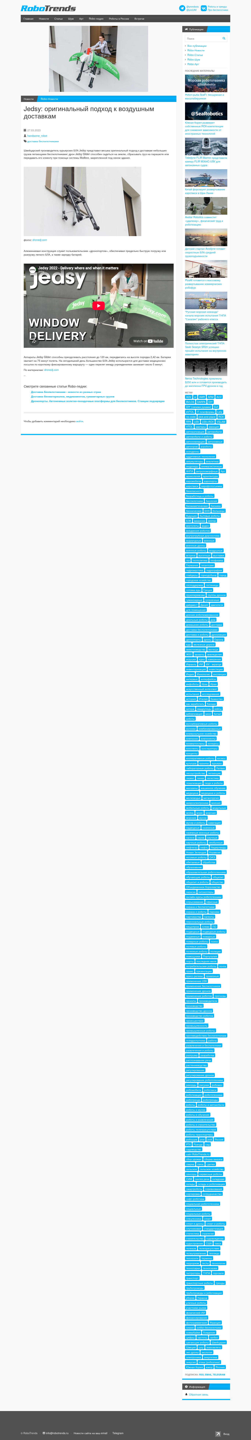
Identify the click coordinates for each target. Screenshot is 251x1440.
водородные (193, 540)
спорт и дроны (195, 1223)
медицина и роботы (213, 793)
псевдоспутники (195, 1040)
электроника (193, 1357)
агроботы (206, 446)
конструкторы (209, 748)
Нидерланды (218, 847)
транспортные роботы (199, 1283)
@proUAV (192, 10)
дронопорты (193, 639)
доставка (216, 624)
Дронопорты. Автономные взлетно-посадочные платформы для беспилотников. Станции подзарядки (98, 401)
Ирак (204, 684)
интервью (192, 679)
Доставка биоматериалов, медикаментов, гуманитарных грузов (72, 396)
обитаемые (193, 862)
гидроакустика (194, 570)
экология (207, 1352)
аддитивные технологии (200, 456)
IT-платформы (205, 412)
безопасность (194, 491)
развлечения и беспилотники (203, 1045)
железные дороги (203, 644)
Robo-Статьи (195, 55)
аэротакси (192, 486)
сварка (190, 1164)
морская (211, 813)
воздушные (216, 550)
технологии (218, 1263)
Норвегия (214, 852)
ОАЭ (212, 857)
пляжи (205, 926)
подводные (193, 931)
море (199, 813)
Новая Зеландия (196, 852)
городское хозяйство (198, 580)
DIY (210, 402)
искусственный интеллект (201, 689)
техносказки (210, 1268)
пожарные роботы (197, 941)
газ (188, 560)
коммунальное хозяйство (201, 733)
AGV (188, 397)
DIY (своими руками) (198, 407)
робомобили (193, 1090)
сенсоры (191, 1174)
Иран (213, 684)
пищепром (192, 926)
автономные (215, 441)
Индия (190, 674)
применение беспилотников (203, 986)
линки (200, 778)
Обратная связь (198, 1394)
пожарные (209, 936)
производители (208, 1001)
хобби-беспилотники (209, 1327)
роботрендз (193, 1100)
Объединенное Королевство (203, 887)
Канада (211, 704)
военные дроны (195, 545)
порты (189, 961)
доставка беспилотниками (43, 141)
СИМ (189, 1179)
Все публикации (197, 45)
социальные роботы (198, 1213)
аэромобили (193, 481)
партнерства (193, 916)
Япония (220, 1367)
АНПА (189, 471)
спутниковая (193, 1228)
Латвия (220, 768)
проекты (191, 1001)
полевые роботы (196, 946)
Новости (44, 18)
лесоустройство (195, 773)
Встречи (139, 18)
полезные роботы (196, 951)
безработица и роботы (199, 496)
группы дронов (216, 595)
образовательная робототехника (206, 872)
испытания (192, 694)
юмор (209, 1367)
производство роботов (199, 1015)
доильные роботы (197, 619)
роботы (190, 1105)
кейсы (218, 709)
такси (218, 1243)
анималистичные (211, 466)
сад (207, 1144)
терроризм (192, 1263)
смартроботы (194, 1189)
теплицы (214, 1253)
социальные (193, 1208)
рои (202, 1139)
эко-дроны (192, 1352)
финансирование (196, 1317)
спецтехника (193, 1218)
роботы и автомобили (211, 1105)
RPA (188, 421)
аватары (201, 426)
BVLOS (190, 402)
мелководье (193, 798)
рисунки (204, 1085)
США (209, 1243)
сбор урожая (193, 1159)
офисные (212, 902)
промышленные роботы (200, 1030)
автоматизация (195, 431)
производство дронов (199, 1010)
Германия (192, 565)
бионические (194, 511)
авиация (214, 426)
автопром (192, 446)
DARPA (201, 402)
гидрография (214, 570)
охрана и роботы (196, 911)
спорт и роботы (216, 1223)
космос (221, 758)
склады (190, 1184)
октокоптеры (206, 892)
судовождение (215, 1238)
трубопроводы (194, 1288)
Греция (207, 590)
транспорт (192, 1278)
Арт (81, 18)
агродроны (192, 451)
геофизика (216, 560)
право (189, 971)
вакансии (199, 520)
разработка (207, 1055)
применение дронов (198, 991)
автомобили (214, 431)
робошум (191, 1139)
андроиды (192, 466)
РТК (188, 1144)
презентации (204, 971)
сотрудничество (212, 1194)
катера (190, 709)
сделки (211, 1164)
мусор (203, 817)
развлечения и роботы (199, 1050)
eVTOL (190, 412)
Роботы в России (119, 18)
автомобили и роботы (199, 436)
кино (208, 714)
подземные (193, 936)
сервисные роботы (210, 1174)
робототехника (213, 1095)
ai (195, 397)
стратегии (208, 1233)
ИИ (201, 664)
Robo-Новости (49, 99)
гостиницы (212, 585)
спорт (207, 1218)
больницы (219, 511)
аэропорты (210, 481)
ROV (221, 417)
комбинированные (210, 728)
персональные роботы (199, 921)
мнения (215, 803)
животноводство (195, 649)
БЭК (188, 520)
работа (212, 1040)
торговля (218, 1273)
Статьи (58, 18)
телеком (191, 1248)
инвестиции (216, 669)
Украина (202, 1298)
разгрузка (192, 1055)
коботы (190, 718)
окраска (191, 892)
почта (222, 966)
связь (200, 1164)
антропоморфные (207, 471)
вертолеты (192, 525)
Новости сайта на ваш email (90, 1433)
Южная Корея (194, 1367)
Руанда (198, 1144)
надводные (193, 827)
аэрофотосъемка (211, 486)
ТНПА (206, 1273)
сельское (191, 1169)
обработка (209, 862)
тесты (205, 1263)
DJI (216, 407)
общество (217, 882)
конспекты (192, 748)
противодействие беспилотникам (206, 1035)
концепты (192, 753)
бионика (216, 506)
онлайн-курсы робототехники (203, 897)
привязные (212, 976)
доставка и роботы (197, 634)
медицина (192, 793)
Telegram (219, 1374)
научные (212, 837)
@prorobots (193, 6)
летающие (214, 773)
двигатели (217, 605)
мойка (189, 813)
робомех (217, 1085)
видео (205, 525)
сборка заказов (213, 1159)
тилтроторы (193, 1273)
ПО (214, 926)
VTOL (189, 426)
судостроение (194, 1243)
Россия (219, 1139)
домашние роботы (197, 624)
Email (208, 1374)
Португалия (210, 956)
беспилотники (194, 501)
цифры (190, 1337)
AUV (219, 397)
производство (194, 1006)
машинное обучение (213, 788)
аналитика (212, 461)
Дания (204, 605)
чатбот (214, 1337)
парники (214, 911)
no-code (191, 417)
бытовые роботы (210, 516)
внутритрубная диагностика (202, 535)
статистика (192, 1233)
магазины (192, 788)
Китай (217, 714)
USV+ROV (208, 421)
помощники (193, 956)
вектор (212, 520)
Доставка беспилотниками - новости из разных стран (66, 392)
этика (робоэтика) (209, 1362)
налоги (190, 837)
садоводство (193, 1149)
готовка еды (193, 590)
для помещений (196, 610)
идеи (202, 659)
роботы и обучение (197, 1114)
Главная (28, 18)
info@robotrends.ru (57, 1433)
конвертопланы (195, 743)
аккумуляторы (194, 461)
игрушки (191, 659)
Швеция (191, 1347)
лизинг (190, 778)
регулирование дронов (200, 1075)
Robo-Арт (193, 64)
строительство (194, 1238)
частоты (202, 1337)
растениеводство (196, 1065)
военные (209, 540)
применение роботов (199, 996)
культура (191, 763)
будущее (191, 516)
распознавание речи (198, 1060)
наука (200, 837)
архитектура (210, 476)
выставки (218, 555)
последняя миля (206, 961)
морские (191, 817)
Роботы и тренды (217, 6)
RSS (201, 1374)
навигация (214, 822)
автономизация (195, 441)
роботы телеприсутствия (201, 1129)
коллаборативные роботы (201, 723)
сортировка (193, 1194)
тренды (220, 1283)
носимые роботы (196, 857)
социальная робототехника (202, 1204)
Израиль (191, 664)
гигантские (207, 565)
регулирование (195, 1070)
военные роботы (196, 550)
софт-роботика (195, 1199)
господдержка (194, 585)
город (222, 575)
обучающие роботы (198, 877)
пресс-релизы (194, 976)
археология (193, 476)
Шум (71, 18)
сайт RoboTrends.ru (197, 1154)
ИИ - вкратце (213, 664)
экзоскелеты (213, 1347)
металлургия (211, 798)
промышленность (196, 1025)
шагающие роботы (197, 1342)
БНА (207, 511)
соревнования (213, 1189)
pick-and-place (207, 417)
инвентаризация (196, 669)
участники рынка (196, 1307)
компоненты (208, 738)
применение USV (196, 981)
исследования (210, 694)
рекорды (191, 1085)
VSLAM (221, 421)
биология (211, 501)
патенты (209, 916)
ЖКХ (189, 654)
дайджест (192, 605)
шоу (201, 1347)
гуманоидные (194, 600)
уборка (190, 1298)
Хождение (209, 1332)
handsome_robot (37, 135)
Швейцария (219, 1342)
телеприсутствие (209, 1248)
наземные (208, 827)
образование (194, 867)
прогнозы (220, 996)
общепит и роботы (197, 882)
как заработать (195, 704)
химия (190, 1327)
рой (209, 1139)
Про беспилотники (218, 10)
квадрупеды (204, 709)
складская (218, 1179)
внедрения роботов (198, 530)
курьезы (204, 763)
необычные (216, 842)
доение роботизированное (202, 615)
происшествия (194, 1020)
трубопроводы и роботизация (204, 1293)
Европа (218, 639)
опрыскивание (194, 902)
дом (213, 619)
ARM (211, 397)
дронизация (218, 634)
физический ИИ (195, 1312)
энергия (191, 1362)
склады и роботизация (211, 1184)
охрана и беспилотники (200, 907)
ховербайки (193, 1332)
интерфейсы (208, 679)
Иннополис (203, 674)
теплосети (192, 1258)
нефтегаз (191, 847)
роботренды (210, 1100)
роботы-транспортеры (199, 1134)
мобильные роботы (197, 808)
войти (79, 421)
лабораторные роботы (199, 768)
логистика (213, 778)
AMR (202, 397)
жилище (213, 649)
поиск (214, 941)
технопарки (193, 1268)
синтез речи (202, 1179)
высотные (204, 555)
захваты (199, 654)
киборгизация (194, 714)
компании (192, 738)
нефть (204, 847)
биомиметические (197, 506)
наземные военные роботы (202, 832)
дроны (207, 639)
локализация (194, 783)
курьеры (217, 763)
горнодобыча (208, 575)
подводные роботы (213, 931)
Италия (203, 699)
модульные (219, 808)
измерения (214, 659)
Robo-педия (96, 18)
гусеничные (212, 600)
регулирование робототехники (204, 1080)
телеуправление (196, 1253)
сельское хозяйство (211, 1169)
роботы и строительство (200, 1124)
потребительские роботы (201, 966)
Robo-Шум (193, 59)
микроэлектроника (197, 803)
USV (196, 421)
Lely (219, 412)
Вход (226, 1434)
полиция (215, 951)
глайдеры (192, 575)
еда (188, 644)
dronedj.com (40, 240)
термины (206, 1258)
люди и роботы (214, 783)
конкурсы (213, 743)
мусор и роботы (195, 822)
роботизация (194, 1095)
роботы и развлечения (199, 1119)
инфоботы (192, 684)
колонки (191, 728)
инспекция (219, 674)
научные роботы (196, 842)
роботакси (210, 1090)
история (191, 699)
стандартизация (213, 1228)
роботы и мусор (195, 1109)
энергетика (210, 1357)
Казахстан (217, 699)
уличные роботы (196, 1303)
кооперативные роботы (200, 758)
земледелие (214, 654)
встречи (191, 555)
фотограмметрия (196, 1322)
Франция (215, 1322)
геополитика (200, 560)
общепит (218, 877)
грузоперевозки (195, 595)
